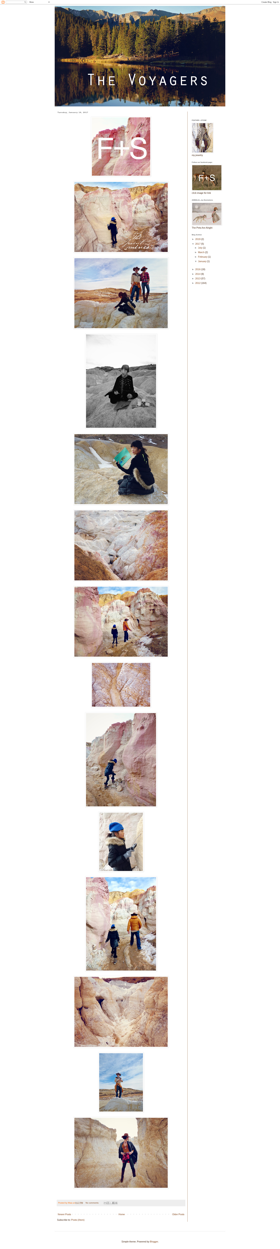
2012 (198, 283)
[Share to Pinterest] (116, 1202)
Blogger (154, 1241)
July (200, 248)
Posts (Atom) (77, 1220)
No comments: (93, 1203)
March (201, 252)
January (202, 261)
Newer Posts (64, 1214)
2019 (198, 239)
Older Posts (178, 1214)
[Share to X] (110, 1202)
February (203, 257)
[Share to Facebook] (113, 1202)
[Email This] (105, 1202)
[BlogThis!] (107, 1202)
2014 (198, 274)
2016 (198, 269)
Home (122, 1214)
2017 (198, 244)
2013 (198, 278)
